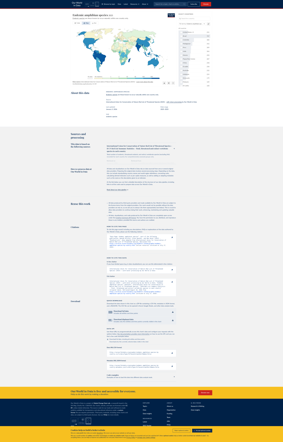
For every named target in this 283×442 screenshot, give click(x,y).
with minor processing (174, 102)
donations (100, 433)
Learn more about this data (144, 82)
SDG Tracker (147, 425)
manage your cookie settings (146, 437)
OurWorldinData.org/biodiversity (82, 84)
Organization (171, 410)
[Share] (168, 83)
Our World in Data (77, 4)
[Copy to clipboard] (169, 237)
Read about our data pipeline (116, 190)
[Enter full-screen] (173, 83)
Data (119, 4)
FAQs (105, 415)
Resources (133, 4)
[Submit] (184, 4)
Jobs (168, 421)
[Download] (164, 83)
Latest (126, 4)
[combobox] (170, 4)
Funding (169, 413)
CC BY (95, 84)
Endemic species (111, 95)
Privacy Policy (130, 437)
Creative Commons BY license (126, 218)
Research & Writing (197, 406)
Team (168, 417)
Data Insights (147, 413)
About (144, 4)
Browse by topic (109, 4)
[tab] (77, 23)
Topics (145, 406)
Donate (205, 4)
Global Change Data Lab (102, 403)
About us (170, 406)
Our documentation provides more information (133, 334)
